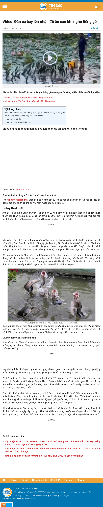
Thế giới (24, 480)
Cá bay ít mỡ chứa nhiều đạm (19, 122)
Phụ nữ (80, 480)
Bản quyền (64, 496)
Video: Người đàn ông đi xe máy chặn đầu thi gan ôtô (30, 101)
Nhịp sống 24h (39, 480)
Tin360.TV (39, 492)
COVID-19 (55, 480)
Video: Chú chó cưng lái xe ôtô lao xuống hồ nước (28, 97)
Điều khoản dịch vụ (39, 496)
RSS (27, 496)
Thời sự (13, 480)
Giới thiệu (18, 496)
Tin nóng (68, 480)
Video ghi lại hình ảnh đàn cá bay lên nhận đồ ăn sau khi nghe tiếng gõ (34, 112)
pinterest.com (23, 189)
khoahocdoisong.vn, (18, 199)
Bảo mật (53, 496)
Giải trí (94, 28)
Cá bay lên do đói (14, 119)
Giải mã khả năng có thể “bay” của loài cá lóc (23, 116)
